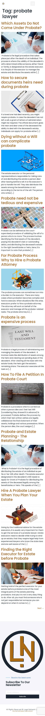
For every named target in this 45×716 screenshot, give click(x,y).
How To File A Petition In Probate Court (22, 376)
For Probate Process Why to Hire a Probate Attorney (21, 260)
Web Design (21, 711)
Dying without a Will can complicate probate (19, 141)
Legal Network (29, 711)
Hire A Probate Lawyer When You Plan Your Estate (21, 495)
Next (40, 608)
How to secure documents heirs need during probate (22, 82)
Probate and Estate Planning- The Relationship (18, 436)
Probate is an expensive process (18, 319)
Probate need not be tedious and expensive (22, 200)
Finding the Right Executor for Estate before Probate (18, 554)
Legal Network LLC (31, 710)
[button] (32, 3)
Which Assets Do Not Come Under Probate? (21, 25)
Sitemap (14, 711)
